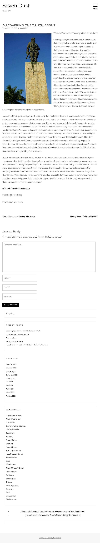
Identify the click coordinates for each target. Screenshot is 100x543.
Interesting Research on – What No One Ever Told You (23, 331)
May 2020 (9, 385)
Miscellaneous (11, 465)
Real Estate (10, 475)
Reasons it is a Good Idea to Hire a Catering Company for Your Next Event (53, 511)
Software (9, 482)
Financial (9, 437)
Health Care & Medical (13, 451)
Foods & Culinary (11, 440)
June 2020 (9, 382)
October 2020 (10, 371)
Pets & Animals (11, 472)
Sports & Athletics (12, 486)
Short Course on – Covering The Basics (18, 216)
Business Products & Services (16, 426)
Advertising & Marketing (14, 415)
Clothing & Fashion (12, 430)
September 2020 (11, 375)
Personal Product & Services (15, 468)
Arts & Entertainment (13, 419)
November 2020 (11, 368)
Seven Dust (16, 5)
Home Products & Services (14, 454)
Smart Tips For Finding (12, 195)
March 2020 (10, 393)
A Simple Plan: (11, 338)
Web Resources (11, 500)
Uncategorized (10, 496)
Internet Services (11, 458)
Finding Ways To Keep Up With (84, 216)
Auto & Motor (10, 423)
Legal (8, 461)
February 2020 (11, 396)
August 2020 (10, 379)
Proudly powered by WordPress (50, 538)
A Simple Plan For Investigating (16, 188)
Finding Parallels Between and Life (17, 334)
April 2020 (9, 389)
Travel (8, 493)
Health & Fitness (11, 447)
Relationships (17, 202)
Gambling (9, 444)
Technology (9, 489)
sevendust (24, 28)
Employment (10, 433)
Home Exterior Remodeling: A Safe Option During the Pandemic (27, 345)
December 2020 (11, 364)
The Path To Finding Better (14, 341)
